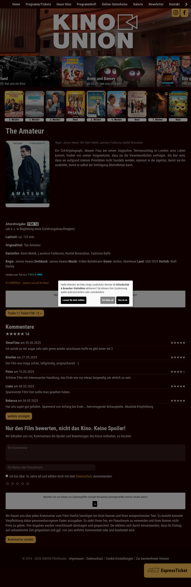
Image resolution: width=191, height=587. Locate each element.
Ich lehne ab (107, 300)
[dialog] (95, 294)
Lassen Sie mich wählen (73, 300)
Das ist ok (122, 300)
